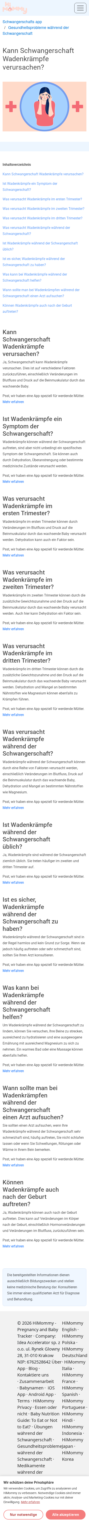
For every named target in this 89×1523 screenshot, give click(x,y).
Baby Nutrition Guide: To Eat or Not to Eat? (38, 1420)
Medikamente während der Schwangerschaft (34, 1472)
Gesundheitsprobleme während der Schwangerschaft (39, 1452)
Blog (33, 1368)
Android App (41, 1394)
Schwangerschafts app (22, 21)
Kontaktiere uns (33, 1375)
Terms (23, 1401)
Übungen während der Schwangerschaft (34, 1433)
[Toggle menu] (80, 8)
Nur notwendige (23, 1514)
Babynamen (31, 1388)
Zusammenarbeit (36, 1381)
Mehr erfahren (13, 402)
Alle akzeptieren (65, 1514)
